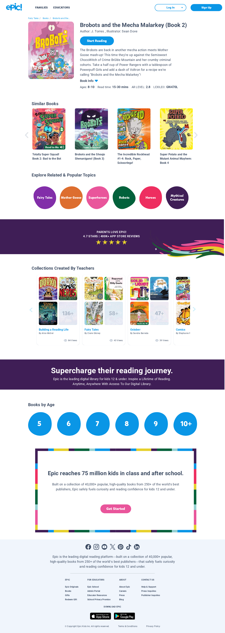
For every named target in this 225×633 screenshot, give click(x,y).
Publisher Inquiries (150, 595)
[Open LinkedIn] (137, 547)
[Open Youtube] (104, 547)
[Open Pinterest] (120, 547)
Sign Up (206, 7)
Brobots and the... (61, 18)
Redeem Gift (71, 599)
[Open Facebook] (88, 547)
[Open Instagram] (96, 547)
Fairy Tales (33, 18)
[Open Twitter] (112, 547)
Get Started (115, 508)
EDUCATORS (61, 7)
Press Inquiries (148, 591)
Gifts (67, 595)
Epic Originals (71, 587)
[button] (58, 310)
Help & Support (148, 587)
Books (46, 18)
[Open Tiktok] (128, 547)
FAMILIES (41, 7)
